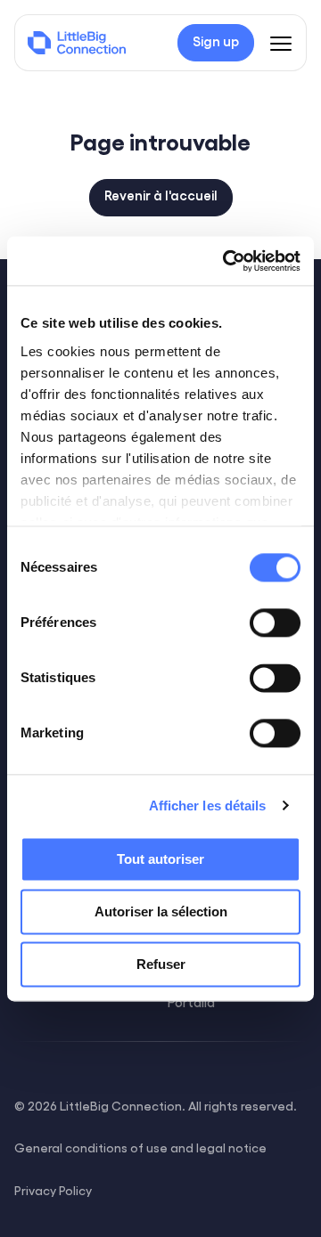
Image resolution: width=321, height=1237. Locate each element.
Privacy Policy (53, 1190)
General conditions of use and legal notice (140, 1147)
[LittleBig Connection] (77, 42)
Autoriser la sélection (161, 911)
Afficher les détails (208, 805)
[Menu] (281, 42)
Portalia (191, 1002)
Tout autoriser (160, 859)
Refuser (160, 964)
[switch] (275, 622)
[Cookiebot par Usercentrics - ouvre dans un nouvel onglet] (226, 261)
